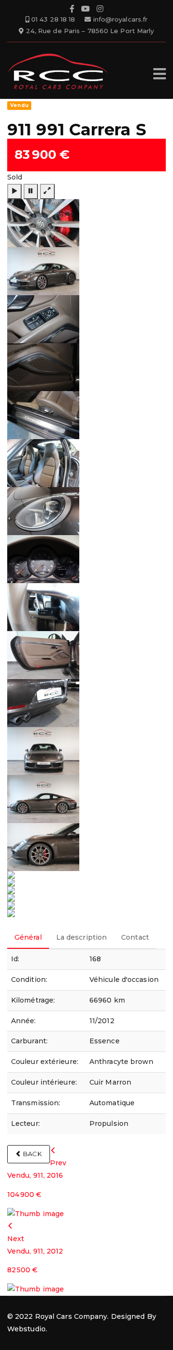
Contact (135, 937)
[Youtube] (85, 10)
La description (81, 937)
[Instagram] (100, 10)
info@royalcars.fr (120, 19)
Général (28, 937)
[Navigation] (159, 74)
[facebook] (72, 10)
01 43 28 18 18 (53, 19)
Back (32, 1154)
